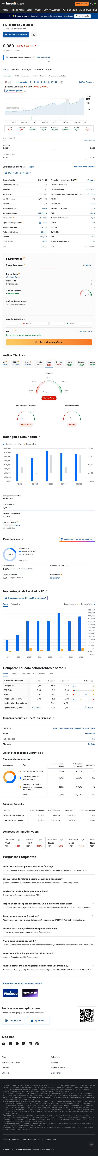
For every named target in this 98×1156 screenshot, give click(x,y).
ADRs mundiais (70, 10)
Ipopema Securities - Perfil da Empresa (27, 718)
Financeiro (90, 733)
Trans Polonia (10, 839)
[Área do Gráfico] (9, 82)
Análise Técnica (13, 355)
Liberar (38, 707)
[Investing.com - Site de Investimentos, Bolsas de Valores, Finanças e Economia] (15, 3)
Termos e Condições (11, 1140)
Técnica (39, 69)
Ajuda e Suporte (58, 1067)
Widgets (5, 1073)
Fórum (49, 69)
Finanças (27, 69)
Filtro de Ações (17, 10)
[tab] (16, 364)
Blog (4, 1057)
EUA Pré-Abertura (52, 10)
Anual (5, 604)
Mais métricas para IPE (84, 167)
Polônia (91, 744)
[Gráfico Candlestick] (5, 82)
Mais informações (43, 57)
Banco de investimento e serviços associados (74, 728)
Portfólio (5, 1067)
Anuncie (54, 1062)
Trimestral (15, 604)
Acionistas (25, 76)
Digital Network (53, 839)
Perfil (17, 76)
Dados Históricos (39, 76)
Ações (5, 10)
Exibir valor (88, 141)
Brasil (29, 10)
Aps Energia (73, 839)
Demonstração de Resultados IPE (23, 591)
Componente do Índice (57, 76)
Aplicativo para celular (11, 1062)
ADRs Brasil (85, 10)
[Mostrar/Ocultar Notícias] (61, 82)
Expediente (56, 1073)
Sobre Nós (55, 1057)
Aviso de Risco (50, 1140)
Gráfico (15, 69)
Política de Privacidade (31, 1140)
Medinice (29, 839)
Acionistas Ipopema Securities (22, 752)
